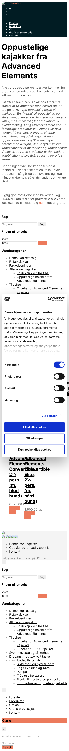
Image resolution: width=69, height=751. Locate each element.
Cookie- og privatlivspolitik (29, 547)
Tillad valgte (34, 438)
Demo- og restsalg (22, 258)
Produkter (15, 26)
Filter (42, 243)
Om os (13, 29)
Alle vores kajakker (23, 269)
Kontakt (13, 35)
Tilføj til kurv (14, 510)
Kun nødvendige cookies (34, 449)
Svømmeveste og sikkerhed (29, 653)
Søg (41, 224)
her (41, 203)
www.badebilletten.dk (25, 660)
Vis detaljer (49, 415)
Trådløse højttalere (30, 675)
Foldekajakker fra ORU (33, 273)
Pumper (22, 672)
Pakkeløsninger (20, 265)
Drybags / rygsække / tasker (30, 656)
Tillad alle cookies (34, 427)
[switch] (59, 376)
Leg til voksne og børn (33, 668)
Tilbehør (15, 284)
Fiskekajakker (19, 261)
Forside (13, 23)
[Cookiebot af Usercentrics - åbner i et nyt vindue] (49, 298)
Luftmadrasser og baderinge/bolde (42, 683)
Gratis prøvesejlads (20, 32)
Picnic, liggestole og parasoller (39, 679)
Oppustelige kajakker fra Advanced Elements (35, 279)
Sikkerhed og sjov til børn (35, 664)
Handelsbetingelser (23, 544)
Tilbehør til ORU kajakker (35, 649)
